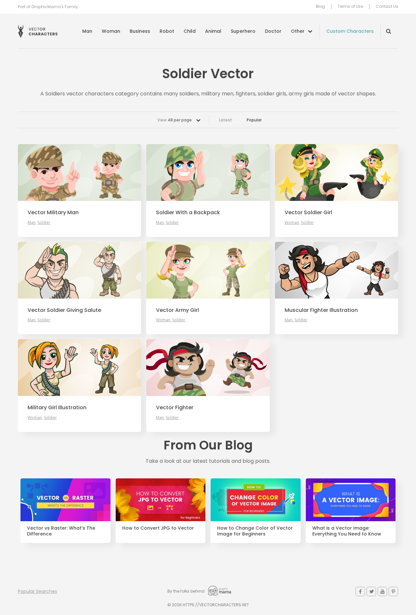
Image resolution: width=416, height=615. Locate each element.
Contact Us (387, 6)
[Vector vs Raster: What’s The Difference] (65, 499)
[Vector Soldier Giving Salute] (79, 270)
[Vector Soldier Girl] (336, 172)
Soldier (43, 222)
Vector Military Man (53, 212)
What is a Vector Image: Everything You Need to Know (346, 531)
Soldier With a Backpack (188, 212)
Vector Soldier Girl (308, 212)
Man (87, 31)
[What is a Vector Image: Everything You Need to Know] (351, 499)
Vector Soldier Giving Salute (64, 310)
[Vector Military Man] (79, 172)
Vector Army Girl (177, 310)
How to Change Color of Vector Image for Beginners (255, 531)
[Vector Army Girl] (207, 270)
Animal (213, 31)
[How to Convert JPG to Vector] (161, 499)
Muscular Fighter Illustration (321, 310)
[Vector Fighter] (207, 367)
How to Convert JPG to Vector (158, 528)
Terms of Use (350, 6)
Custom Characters (350, 31)
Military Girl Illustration (57, 407)
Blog (320, 6)
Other (298, 31)
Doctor (273, 31)
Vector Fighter (174, 407)
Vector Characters (38, 31)
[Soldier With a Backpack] (207, 172)
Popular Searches (37, 591)
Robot (167, 31)
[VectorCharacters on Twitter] (371, 591)
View (174, 120)
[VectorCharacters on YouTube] (382, 591)
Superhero (243, 31)
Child (190, 31)
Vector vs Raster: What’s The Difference (61, 531)
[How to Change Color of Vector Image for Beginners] (256, 499)
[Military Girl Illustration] (79, 367)
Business (140, 31)
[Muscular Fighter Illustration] (336, 270)
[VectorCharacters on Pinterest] (393, 591)
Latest (225, 120)
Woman (111, 31)
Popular (254, 120)
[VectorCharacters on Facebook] (360, 591)
